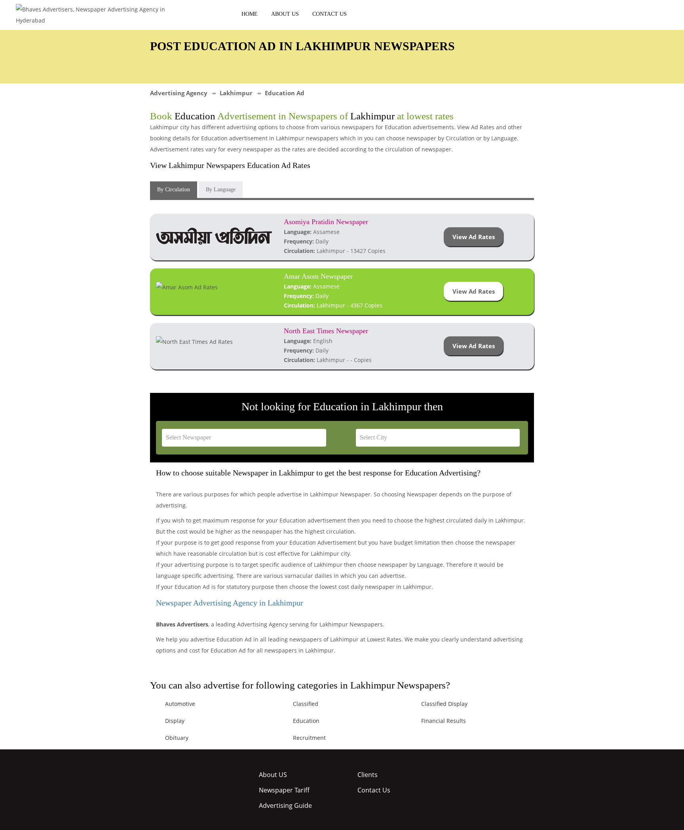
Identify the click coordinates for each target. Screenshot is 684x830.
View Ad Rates (473, 237)
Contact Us (329, 14)
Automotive (180, 703)
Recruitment (309, 737)
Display (174, 720)
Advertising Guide (285, 805)
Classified (305, 703)
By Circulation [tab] (173, 189)
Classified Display (444, 703)
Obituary (176, 737)
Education (306, 720)
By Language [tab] (221, 189)
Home (249, 14)
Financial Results (443, 720)
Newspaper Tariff (284, 790)
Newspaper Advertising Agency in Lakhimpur (229, 602)
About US (285, 14)
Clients (367, 774)
